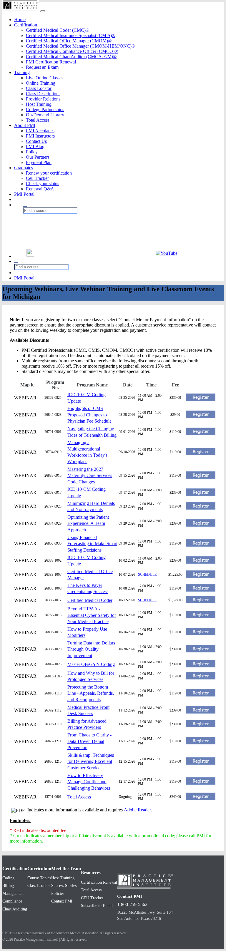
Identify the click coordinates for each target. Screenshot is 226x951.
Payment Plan (38, 162)
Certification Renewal (99, 882)
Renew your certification (49, 172)
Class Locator (38, 88)
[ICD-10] (60, 240)
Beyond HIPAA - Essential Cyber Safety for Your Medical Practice (91, 615)
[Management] (60, 234)
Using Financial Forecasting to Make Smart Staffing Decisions (92, 543)
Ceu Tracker (37, 178)
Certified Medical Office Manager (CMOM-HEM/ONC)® (80, 45)
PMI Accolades (40, 130)
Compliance (12, 901)
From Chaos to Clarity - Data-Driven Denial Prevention (89, 741)
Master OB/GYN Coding (91, 664)
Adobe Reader (137, 809)
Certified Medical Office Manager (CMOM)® (69, 40)
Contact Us (36, 141)
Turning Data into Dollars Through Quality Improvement (91, 649)
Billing (8, 885)
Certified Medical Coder (89, 600)
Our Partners (37, 157)
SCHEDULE (147, 574)
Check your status (42, 183)
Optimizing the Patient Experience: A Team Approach (88, 523)
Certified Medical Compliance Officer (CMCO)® (72, 51)
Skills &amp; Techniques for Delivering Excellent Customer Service (90, 761)
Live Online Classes (44, 77)
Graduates (23, 167)
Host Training (38, 104)
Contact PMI (61, 901)
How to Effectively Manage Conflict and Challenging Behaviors (88, 782)
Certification (25, 24)
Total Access (37, 120)
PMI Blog (35, 146)
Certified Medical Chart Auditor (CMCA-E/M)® (71, 56)
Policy (32, 151)
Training (22, 72)
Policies (57, 893)
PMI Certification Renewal (51, 61)
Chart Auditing (14, 909)
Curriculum (39, 868)
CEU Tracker (92, 898)
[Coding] (60, 217)
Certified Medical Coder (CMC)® (57, 30)
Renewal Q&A (40, 188)
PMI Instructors (40, 135)
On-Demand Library (45, 114)
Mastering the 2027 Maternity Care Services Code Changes (89, 475)
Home (20, 19)
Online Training (40, 83)
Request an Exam (42, 67)
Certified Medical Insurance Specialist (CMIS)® (70, 35)
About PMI (24, 125)
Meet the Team (66, 868)
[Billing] (60, 222)
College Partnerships (45, 109)
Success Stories (64, 885)
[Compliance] (60, 228)
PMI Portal (24, 194)
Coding (8, 878)
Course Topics (39, 878)
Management (13, 893)
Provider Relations (43, 98)
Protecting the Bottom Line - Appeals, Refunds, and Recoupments (90, 693)
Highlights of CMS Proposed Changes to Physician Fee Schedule (89, 414)
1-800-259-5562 (132, 904)
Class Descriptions (43, 93)
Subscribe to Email (97, 905)
